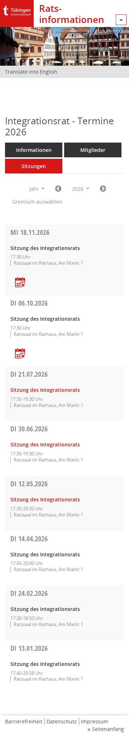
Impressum (94, 721)
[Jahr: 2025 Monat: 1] (58, 188)
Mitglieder (92, 150)
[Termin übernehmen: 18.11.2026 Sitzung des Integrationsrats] (20, 283)
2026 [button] (78, 188)
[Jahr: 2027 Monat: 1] (103, 188)
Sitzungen (34, 166)
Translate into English (31, 71)
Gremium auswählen (37, 201)
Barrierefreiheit (23, 721)
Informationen (34, 150)
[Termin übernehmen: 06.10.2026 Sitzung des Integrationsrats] (20, 354)
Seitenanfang (108, 729)
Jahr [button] (34, 188)
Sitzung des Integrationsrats (45, 389)
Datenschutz (62, 721)
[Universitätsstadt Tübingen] (17, 8)
